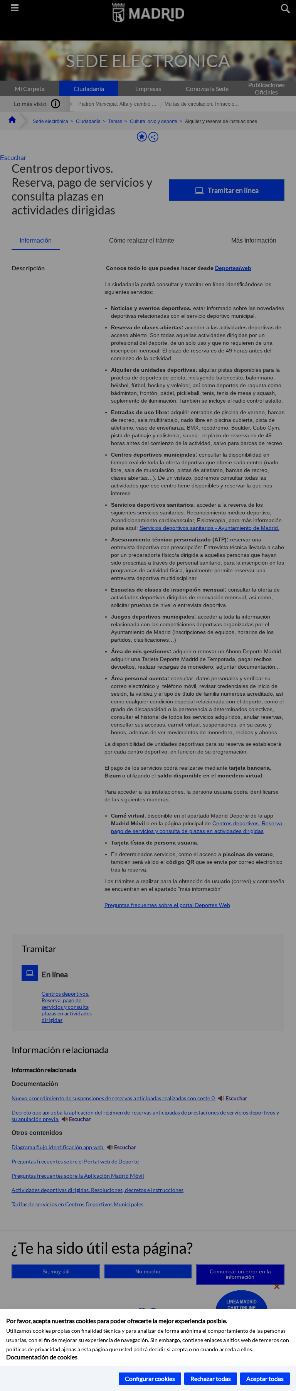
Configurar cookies (150, 1378)
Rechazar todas (210, 1378)
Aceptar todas (265, 1378)
